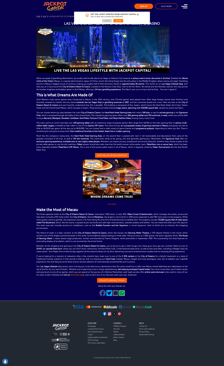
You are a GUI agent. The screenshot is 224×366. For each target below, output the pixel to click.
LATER (107, 21)
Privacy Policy (144, 332)
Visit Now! (112, 204)
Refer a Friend (118, 337)
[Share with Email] (116, 295)
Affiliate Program (119, 326)
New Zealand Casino (95, 332)
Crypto (90, 334)
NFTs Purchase (93, 340)
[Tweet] (109, 295)
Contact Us (143, 326)
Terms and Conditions (147, 329)
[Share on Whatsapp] (122, 295)
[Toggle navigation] (184, 6)
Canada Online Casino (96, 329)
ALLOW (118, 21)
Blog (115, 340)
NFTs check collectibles (96, 343)
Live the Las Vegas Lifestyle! (112, 155)
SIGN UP (143, 6)
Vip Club (116, 329)
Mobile (116, 331)
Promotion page (78, 275)
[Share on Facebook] (102, 295)
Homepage (92, 326)
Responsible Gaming (146, 334)
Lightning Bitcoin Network (97, 337)
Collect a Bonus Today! (112, 280)
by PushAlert (145, 25)
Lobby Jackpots (119, 334)
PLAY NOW (166, 6)
